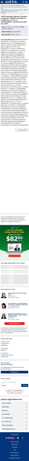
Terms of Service (14, 452)
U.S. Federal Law (7, 418)
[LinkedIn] (7, 438)
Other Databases (7, 425)
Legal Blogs (4, 345)
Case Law (12, 5)
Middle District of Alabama (20, 7)
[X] (20, 438)
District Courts (4, 7)
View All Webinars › (14, 323)
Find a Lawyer (5, 378)
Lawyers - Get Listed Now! (14, 390)
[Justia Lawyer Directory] (22, 438)
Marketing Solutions (8, 429)
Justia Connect (14, 441)
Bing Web (3, 350)
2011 (2, 8)
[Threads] (16, 438)
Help (14, 450)
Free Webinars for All (8, 289)
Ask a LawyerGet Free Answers (7, 363)
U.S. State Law (6, 421)
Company (14, 447)
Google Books (5, 343)
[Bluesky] (18, 438)
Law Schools (6, 414)
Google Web (4, 348)
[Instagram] (13, 438)
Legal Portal (14, 444)
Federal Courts (19, 5)
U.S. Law (7, 5)
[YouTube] (9, 438)
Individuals (5, 407)
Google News (5, 353)
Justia (2, 5)
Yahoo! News (4, 357)
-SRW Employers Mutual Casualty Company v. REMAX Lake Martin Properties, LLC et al (14, 10)
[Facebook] (11, 438)
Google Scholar (5, 341)
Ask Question (14, 372)
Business (5, 410)
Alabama (11, 7)
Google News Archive (7, 355)
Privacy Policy (14, 455)
